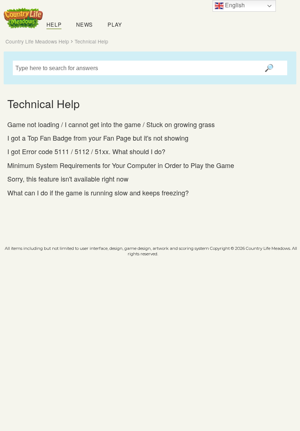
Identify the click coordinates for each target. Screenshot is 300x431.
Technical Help (91, 41)
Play (115, 24)
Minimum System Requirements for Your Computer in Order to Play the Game (120, 165)
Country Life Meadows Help (37, 41)
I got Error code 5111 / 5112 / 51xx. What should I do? (86, 151)
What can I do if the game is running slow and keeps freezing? (98, 192)
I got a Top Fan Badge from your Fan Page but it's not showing (97, 138)
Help (53, 24)
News (84, 24)
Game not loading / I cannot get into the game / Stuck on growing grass (111, 124)
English (234, 5)
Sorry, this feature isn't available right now (67, 179)
